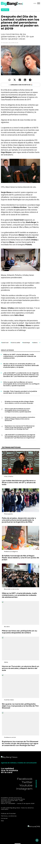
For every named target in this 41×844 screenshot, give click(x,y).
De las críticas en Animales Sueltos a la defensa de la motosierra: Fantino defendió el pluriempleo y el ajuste (21, 365)
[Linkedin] (25, 80)
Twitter (27, 782)
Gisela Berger (26, 342)
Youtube (25, 785)
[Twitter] (14, 80)
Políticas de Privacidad (8, 813)
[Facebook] (19, 80)
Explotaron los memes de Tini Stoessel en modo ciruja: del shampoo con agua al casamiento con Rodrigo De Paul (20, 427)
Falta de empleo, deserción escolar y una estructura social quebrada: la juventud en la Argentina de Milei (19, 520)
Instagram (24, 788)
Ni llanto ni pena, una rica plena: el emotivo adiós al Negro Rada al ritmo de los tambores (20, 418)
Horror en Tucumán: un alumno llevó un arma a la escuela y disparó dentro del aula (20, 668)
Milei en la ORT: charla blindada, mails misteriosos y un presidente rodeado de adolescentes (19, 356)
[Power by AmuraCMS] (34, 826)
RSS (2, 820)
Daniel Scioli (5, 342)
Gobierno (35, 342)
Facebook (24, 779)
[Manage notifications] (37, 840)
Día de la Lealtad (15, 342)
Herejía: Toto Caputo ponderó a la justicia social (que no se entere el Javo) (20, 392)
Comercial (4, 818)
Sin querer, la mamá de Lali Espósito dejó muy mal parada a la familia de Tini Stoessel (20, 706)
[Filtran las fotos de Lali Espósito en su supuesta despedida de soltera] (20, 613)
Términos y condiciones (8, 816)
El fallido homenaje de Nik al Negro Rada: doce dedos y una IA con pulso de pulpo (19, 402)
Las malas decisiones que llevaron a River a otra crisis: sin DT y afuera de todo (19, 482)
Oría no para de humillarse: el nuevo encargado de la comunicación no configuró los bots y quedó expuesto (21, 384)
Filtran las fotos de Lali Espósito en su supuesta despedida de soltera (19, 632)
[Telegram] (30, 80)
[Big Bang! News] (12, 4)
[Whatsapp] (9, 80)
